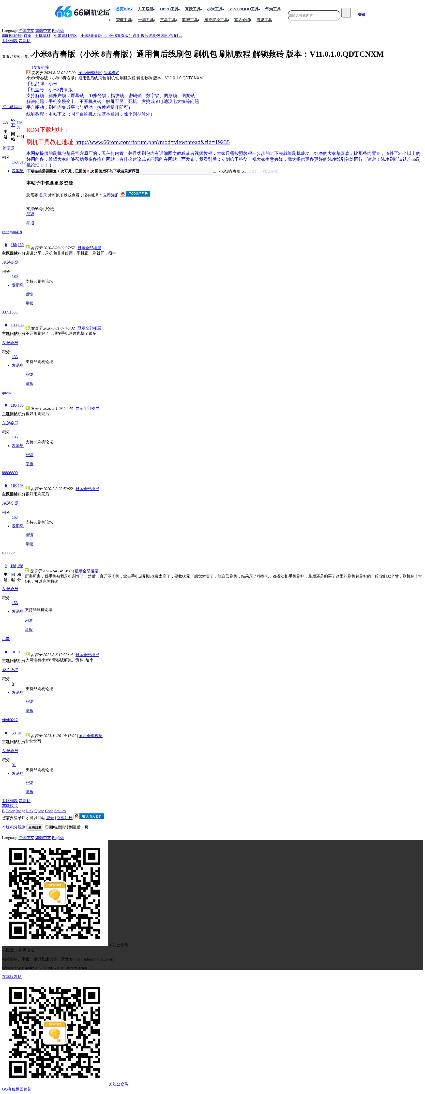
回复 (30, 214)
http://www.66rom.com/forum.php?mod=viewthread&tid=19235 (152, 142)
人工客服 (145, 9)
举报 (30, 223)
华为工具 (273, 9)
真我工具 (193, 9)
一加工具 (146, 20)
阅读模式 (111, 73)
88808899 (10, 473)
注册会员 (10, 262)
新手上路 (10, 670)
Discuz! (28, 968)
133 (14, 325)
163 (14, 485)
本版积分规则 (14, 827)
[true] (346, 12)
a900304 (8, 553)
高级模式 (10, 806)
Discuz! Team (76, 968)
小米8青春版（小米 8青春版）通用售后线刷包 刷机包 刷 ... (131, 35)
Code (49, 811)
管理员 (8, 148)
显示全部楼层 (90, 73)
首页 (123, 9)
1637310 (19, 162)
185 (14, 405)
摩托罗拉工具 (216, 20)
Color (10, 811)
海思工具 (264, 20)
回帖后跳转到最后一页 (69, 827)
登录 (361, 15)
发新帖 (24, 41)
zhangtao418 (12, 232)
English (58, 31)
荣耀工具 (124, 20)
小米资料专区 (65, 35)
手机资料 (42, 35)
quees (6, 392)
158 (13, 566)
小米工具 (215, 9)
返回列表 (10, 41)
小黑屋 (8, 950)
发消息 (18, 171)
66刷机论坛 (12, 35)
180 (14, 245)
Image (20, 811)
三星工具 (168, 20)
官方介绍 (242, 20)
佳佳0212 (10, 720)
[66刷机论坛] (82, 11)
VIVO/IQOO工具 (244, 9)
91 (20, 733)
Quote (39, 811)
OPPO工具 (169, 9)
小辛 (6, 639)
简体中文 (26, 31)
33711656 (9, 312)
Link (29, 811)
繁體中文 (43, 31)
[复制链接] (41, 67)
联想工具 (190, 20)
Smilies (60, 811)
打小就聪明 (12, 107)
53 (14, 733)
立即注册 (111, 195)
